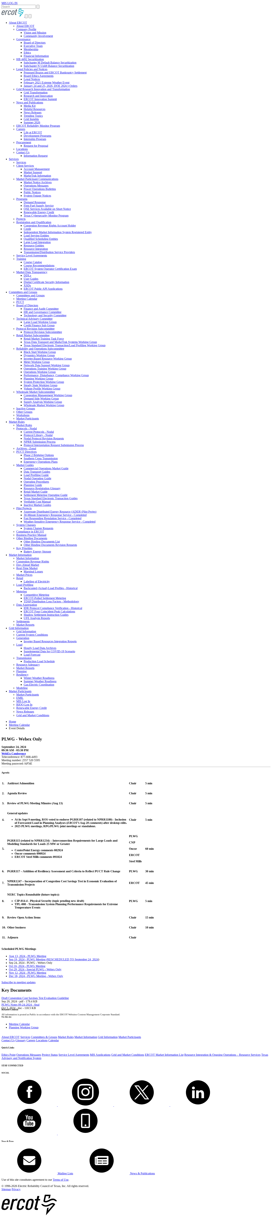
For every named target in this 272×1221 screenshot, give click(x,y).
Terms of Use (60, 1179)
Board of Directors (35, 42)
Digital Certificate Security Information (46, 282)
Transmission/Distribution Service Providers (49, 252)
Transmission (24, 658)
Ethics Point (8, 1054)
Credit (27, 228)
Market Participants (27, 418)
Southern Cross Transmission (41, 458)
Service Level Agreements (31, 255)
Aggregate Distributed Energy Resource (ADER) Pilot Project (60, 511)
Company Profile (26, 29)
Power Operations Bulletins (40, 189)
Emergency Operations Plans (41, 461)
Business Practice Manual (31, 534)
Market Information (20, 554)
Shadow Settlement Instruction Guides (46, 614)
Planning (21, 671)
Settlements (23, 621)
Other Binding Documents (31, 538)
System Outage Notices (37, 195)
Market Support (33, 172)
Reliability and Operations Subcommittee (40, 348)
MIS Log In (23, 701)
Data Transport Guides (37, 471)
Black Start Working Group (40, 352)
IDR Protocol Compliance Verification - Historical (53, 608)
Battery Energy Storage (37, 551)
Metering (21, 591)
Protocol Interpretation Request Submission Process (54, 445)
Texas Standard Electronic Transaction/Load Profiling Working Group (64, 345)
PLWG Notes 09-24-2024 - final (20, 1004)
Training (21, 258)
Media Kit (30, 105)
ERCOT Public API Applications (43, 288)
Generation (22, 638)
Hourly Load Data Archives (40, 648)
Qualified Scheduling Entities (41, 238)
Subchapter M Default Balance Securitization (50, 62)
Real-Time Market (27, 568)
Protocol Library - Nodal (38, 435)
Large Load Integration (37, 242)
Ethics (27, 52)
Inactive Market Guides (37, 505)
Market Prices (24, 574)
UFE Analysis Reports (37, 618)
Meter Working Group (37, 362)
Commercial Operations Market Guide (46, 468)
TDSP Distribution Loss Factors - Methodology (51, 601)
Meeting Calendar (26, 298)
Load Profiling (24, 584)
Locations (22, 149)
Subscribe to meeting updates (18, 982)
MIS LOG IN (9, 3)
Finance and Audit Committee (41, 308)
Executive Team (33, 45)
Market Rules (17, 421)
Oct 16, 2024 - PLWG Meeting (27, 966)
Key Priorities (24, 548)
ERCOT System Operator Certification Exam (50, 268)
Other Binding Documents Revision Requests (50, 544)
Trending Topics (33, 115)
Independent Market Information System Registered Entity (58, 232)
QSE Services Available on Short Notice (47, 208)
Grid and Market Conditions (32, 715)
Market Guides (25, 465)
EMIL (19, 697)
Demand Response (35, 202)
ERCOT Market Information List (164, 1054)
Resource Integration (36, 248)
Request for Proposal (36, 145)
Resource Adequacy (28, 664)
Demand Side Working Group (41, 398)
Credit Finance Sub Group (39, 325)
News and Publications (29, 102)
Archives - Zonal (26, 448)
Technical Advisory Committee (34, 318)
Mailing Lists (65, 1173)
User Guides (31, 278)
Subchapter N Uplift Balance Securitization (49, 65)
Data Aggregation (26, 604)
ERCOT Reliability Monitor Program (38, 125)
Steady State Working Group (40, 385)
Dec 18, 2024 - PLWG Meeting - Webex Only (36, 976)
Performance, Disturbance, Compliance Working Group (56, 375)
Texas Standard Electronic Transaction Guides (51, 498)
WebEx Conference (13, 753)
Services (14, 159)
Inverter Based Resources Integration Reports (50, 641)
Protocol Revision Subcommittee (35, 328)
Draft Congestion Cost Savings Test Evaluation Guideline (35, 998)
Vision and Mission (35, 32)
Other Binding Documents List (42, 541)
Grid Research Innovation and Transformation (43, 89)
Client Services (25, 165)
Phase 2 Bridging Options (39, 455)
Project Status (50, 1054)
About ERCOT (18, 22)
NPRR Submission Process (40, 441)
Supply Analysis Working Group (43, 401)
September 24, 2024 (86, 959)
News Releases (32, 112)
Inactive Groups (25, 408)
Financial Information (36, 55)
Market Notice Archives (38, 182)
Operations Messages (36, 185)
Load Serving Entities (36, 235)
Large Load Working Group (40, 322)
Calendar (53, 1040)
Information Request (36, 155)
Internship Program (35, 139)
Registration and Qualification (33, 222)
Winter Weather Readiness (39, 678)
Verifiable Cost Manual (37, 501)
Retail (19, 578)
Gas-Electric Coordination (39, 684)
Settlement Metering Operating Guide (46, 495)
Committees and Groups (23, 292)
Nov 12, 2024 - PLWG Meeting (27, 972)
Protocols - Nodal (26, 428)
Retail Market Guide (36, 491)
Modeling (22, 688)
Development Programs (37, 135)
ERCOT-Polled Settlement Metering (45, 598)
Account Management (37, 169)
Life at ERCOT (33, 132)
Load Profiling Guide (36, 475)
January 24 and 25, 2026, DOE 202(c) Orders (50, 85)
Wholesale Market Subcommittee (35, 391)
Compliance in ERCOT (30, 531)
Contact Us (22, 152)
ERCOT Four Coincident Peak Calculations (49, 611)
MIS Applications (100, 1054)
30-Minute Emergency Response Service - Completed (55, 515)
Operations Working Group (40, 371)
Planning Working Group (38, 378)
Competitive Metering (36, 594)
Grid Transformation (36, 92)
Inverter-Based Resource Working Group (48, 358)
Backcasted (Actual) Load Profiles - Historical (51, 588)
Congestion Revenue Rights (32, 561)
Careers (20, 129)
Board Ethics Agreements (38, 75)
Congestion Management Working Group (48, 395)
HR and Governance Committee (42, 312)
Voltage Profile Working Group (42, 388)
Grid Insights (31, 119)
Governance (23, 39)
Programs (21, 199)
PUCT (20, 302)
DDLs (27, 275)
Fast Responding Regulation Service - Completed (52, 518)
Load (19, 644)
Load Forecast (32, 654)
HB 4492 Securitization (30, 59)
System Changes (26, 525)
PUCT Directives (26, 451)
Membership (31, 49)
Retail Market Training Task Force (44, 338)
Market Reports (25, 624)
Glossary (20, 1040)
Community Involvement (38, 36)
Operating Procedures (36, 481)
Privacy (16, 1189)
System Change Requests (38, 528)
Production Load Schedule (39, 661)
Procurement (23, 142)
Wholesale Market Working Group (44, 405)
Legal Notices (32, 79)
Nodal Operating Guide (37, 478)
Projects (21, 218)
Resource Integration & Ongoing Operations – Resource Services (222, 1054)
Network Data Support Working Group (47, 365)
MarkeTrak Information (37, 175)
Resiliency (22, 674)
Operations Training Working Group (45, 368)
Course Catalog (33, 262)
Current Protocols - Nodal (39, 431)
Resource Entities (34, 245)
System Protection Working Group (44, 381)
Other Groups (24, 411)
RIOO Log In (24, 704)
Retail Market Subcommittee (33, 335)
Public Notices (32, 192)
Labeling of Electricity (37, 581)
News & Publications (142, 1173)
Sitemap (6, 1189)
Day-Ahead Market (27, 564)
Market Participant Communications (37, 179)
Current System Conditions (32, 634)
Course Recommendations (39, 265)
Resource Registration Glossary (42, 488)
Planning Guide (33, 485)
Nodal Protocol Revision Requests (44, 438)
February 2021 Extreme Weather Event (46, 82)
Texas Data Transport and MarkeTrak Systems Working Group (60, 342)
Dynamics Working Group (39, 355)
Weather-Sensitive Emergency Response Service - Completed (59, 521)
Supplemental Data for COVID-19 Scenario (49, 651)
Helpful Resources (34, 109)
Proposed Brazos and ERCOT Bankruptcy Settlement (55, 72)
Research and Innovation (38, 95)
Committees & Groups (44, 1037)
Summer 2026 (32, 122)
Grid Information (19, 628)
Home (12, 721)
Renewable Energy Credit (39, 212)
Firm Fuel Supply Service (39, 205)
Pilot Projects (24, 508)
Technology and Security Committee (45, 315)
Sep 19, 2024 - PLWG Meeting (42, 959)
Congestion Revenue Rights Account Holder (50, 225)
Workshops (22, 415)
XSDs (27, 285)
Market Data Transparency (31, 272)
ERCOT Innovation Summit (40, 99)
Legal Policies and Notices (31, 69)
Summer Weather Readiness (40, 681)
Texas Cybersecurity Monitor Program (46, 215)
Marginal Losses (33, 571)
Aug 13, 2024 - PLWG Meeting (27, 956)
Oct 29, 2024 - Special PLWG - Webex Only (35, 969)
